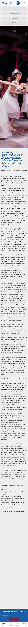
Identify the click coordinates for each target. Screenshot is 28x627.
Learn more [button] (5, 615)
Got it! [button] (14, 619)
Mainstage (14, 9)
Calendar (14, 23)
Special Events (14, 18)
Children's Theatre (14, 13)
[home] (10, 3)
